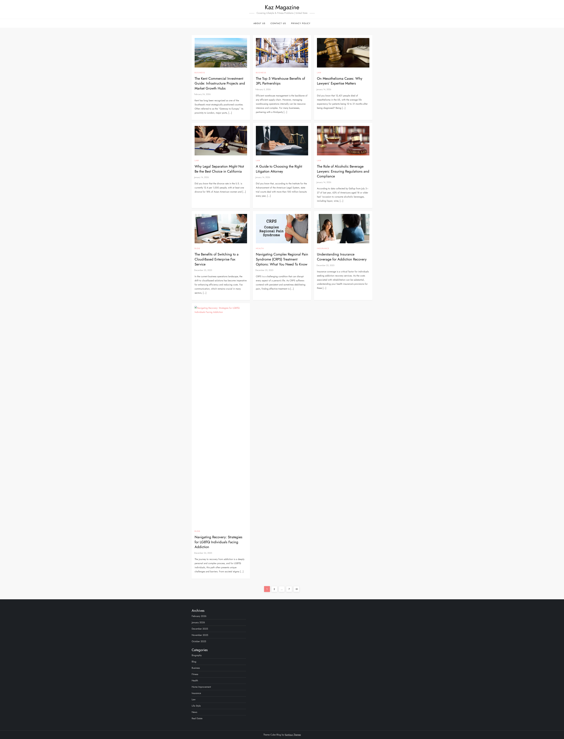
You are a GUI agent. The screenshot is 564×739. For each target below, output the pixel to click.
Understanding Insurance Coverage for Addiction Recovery (342, 257)
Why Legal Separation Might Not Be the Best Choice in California (219, 169)
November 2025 (200, 635)
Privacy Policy (300, 23)
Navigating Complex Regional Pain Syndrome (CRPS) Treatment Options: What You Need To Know (282, 259)
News (194, 712)
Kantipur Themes (293, 734)
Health (260, 248)
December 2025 (200, 628)
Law (319, 73)
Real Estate (197, 718)
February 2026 (199, 616)
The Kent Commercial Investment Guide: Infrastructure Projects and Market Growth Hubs (220, 83)
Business (200, 73)
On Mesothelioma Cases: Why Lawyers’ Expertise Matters (339, 81)
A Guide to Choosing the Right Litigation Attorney (279, 169)
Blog (197, 248)
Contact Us (278, 23)
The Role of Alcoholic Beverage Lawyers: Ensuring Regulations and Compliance (343, 171)
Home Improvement (201, 687)
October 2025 (199, 641)
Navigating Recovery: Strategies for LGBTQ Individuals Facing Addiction (218, 541)
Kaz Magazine (282, 7)
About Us (259, 23)
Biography (197, 655)
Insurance (323, 248)
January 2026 (198, 622)
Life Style (196, 705)
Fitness (195, 674)
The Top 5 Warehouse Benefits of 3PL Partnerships (280, 81)
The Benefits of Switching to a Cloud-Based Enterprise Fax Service (217, 259)
